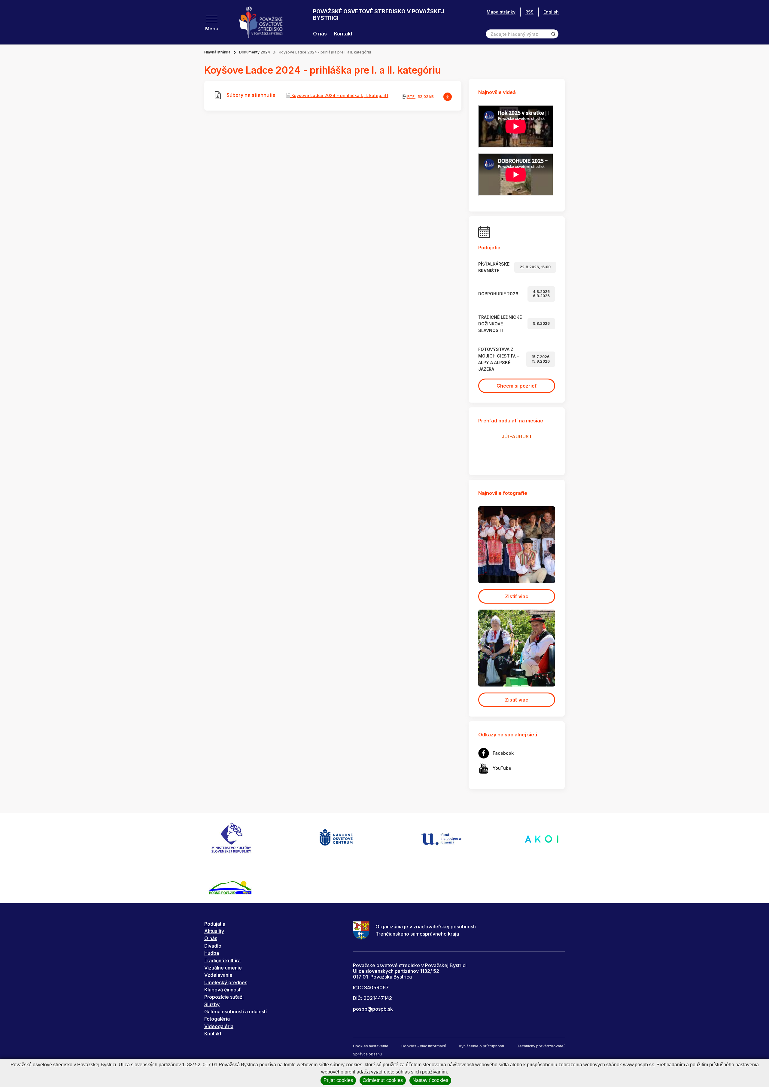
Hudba (211, 953)
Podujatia (214, 924)
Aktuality (214, 931)
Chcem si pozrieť (517, 386)
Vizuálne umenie (223, 968)
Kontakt (343, 34)
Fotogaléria (217, 1019)
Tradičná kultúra (222, 961)
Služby (212, 1004)
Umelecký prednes (225, 982)
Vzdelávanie (218, 975)
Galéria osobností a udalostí (235, 1012)
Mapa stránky (501, 12)
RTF (411, 96)
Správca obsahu (367, 1054)
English (551, 11)
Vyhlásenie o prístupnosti (481, 1046)
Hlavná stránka (217, 52)
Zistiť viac (516, 596)
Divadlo (212, 946)
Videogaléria (218, 1026)
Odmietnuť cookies (383, 1080)
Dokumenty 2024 (254, 52)
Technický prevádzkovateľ (541, 1046)
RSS (529, 11)
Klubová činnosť (222, 990)
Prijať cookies (338, 1080)
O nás (320, 34)
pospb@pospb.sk (373, 1009)
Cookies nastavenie (370, 1046)
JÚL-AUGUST (517, 437)
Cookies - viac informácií (423, 1046)
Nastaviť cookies (430, 1080)
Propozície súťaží (224, 997)
